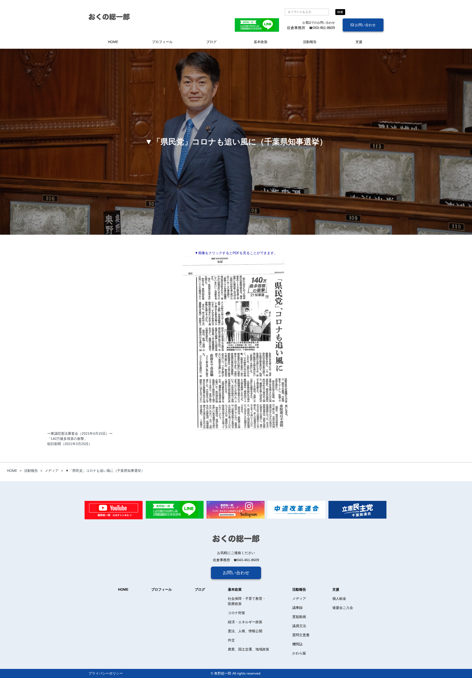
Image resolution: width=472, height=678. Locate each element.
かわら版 (299, 653)
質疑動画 (299, 617)
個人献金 (339, 599)
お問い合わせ (365, 25)
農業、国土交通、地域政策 (248, 649)
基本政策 (260, 42)
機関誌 (297, 644)
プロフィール (162, 42)
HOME (113, 42)
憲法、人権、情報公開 (245, 631)
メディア (299, 599)
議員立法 (299, 626)
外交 (231, 640)
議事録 (297, 608)
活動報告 (310, 42)
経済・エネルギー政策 (245, 622)
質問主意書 (301, 635)
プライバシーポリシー (105, 673)
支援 (358, 42)
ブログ (211, 42)
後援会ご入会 (342, 608)
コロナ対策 (236, 613)
